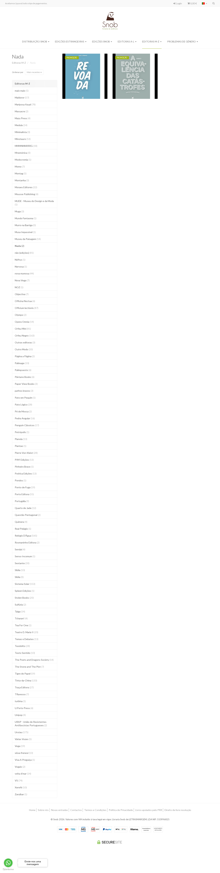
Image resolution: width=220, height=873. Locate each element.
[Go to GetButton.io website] (8, 869)
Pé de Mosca (23, 411)
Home (32, 809)
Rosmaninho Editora (27, 542)
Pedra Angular (25, 418)
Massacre (21, 111)
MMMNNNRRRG (26, 145)
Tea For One (23, 625)
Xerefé (21, 787)
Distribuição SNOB (35, 41)
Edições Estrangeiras (70, 41)
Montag (20, 173)
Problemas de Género (181, 41)
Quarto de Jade (25, 508)
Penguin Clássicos (27, 425)
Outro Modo (24, 349)
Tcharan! (21, 618)
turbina (20, 701)
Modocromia (23, 159)
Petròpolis (22, 432)
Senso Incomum (25, 556)
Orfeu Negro (25, 335)
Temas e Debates (26, 639)
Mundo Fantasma (25, 218)
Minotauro (23, 138)
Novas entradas (59, 809)
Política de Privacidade (121, 809)
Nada (18, 56)
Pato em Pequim (25, 397)
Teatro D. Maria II (26, 632)
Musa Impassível (25, 232)
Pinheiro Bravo (24, 466)
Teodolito (22, 645)
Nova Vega (22, 280)
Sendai (20, 549)
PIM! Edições (24, 459)
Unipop (20, 714)
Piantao (20, 445)
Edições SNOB (101, 41)
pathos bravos (24, 390)
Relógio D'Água (26, 535)
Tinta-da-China (26, 680)
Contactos (76, 809)
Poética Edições (26, 473)
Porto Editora (24, 494)
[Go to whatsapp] (8, 863)
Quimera (21, 521)
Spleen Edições (24, 590)
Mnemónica (22, 152)
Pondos (20, 480)
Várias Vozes (23, 739)
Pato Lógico (23, 404)
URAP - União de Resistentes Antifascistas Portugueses (31, 723)
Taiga (20, 611)
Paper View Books (26, 383)
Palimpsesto (23, 370)
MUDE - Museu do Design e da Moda (34, 203)
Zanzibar (21, 794)
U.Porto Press (24, 708)
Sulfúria (20, 604)
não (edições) (24, 252)
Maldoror (22, 97)
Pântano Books (24, 376)
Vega (20, 746)
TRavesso (22, 694)
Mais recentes (33, 72)
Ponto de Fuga (25, 487)
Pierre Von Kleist (26, 452)
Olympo (20, 314)
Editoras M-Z (151, 41)
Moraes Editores (26, 187)
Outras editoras (25, 342)
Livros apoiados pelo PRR (148, 809)
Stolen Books (24, 597)
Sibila (20, 570)
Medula (21, 125)
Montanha (22, 180)
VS (19, 780)
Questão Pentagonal (28, 514)
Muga (19, 211)
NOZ (19, 287)
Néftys (20, 259)
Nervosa (21, 266)
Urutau (21, 732)
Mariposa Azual (25, 104)
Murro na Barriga (25, 225)
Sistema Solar (25, 583)
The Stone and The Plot (29, 666)
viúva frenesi (24, 752)
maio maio (22, 90)
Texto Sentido (25, 652)
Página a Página (25, 356)
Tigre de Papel (25, 673)
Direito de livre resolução (177, 809)
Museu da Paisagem (28, 238)
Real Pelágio (23, 528)
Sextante (22, 563)
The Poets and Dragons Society (34, 659)
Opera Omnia (24, 321)
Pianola (21, 439)
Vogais (20, 766)
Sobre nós (43, 809)
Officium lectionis (26, 307)
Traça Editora (24, 687)
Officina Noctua (25, 301)
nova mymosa (24, 273)
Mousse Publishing (26, 194)
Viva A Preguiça (25, 759)
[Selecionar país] (204, 3)
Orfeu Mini (23, 328)
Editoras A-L (126, 41)
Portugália (22, 501)
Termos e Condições (95, 809)
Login (178, 3)
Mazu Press (22, 118)
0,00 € (193, 3)
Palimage (22, 363)
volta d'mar (23, 773)
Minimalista (22, 132)
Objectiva (22, 294)
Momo (20, 166)
